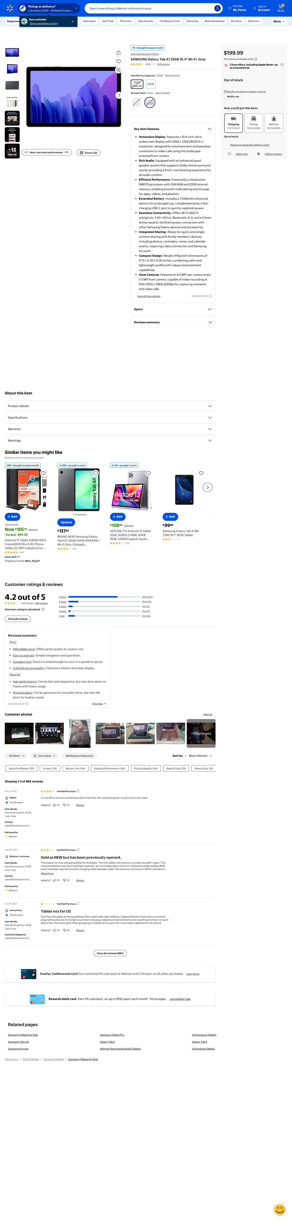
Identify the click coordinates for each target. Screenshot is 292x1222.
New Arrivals (145, 21)
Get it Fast (108, 21)
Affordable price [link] (24, 649)
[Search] (217, 8)
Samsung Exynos (18, 1048)
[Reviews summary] (153, 64)
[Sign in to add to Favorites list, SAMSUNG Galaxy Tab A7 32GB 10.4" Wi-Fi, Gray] (118, 61)
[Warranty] (210, 429)
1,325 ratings (163, 64)
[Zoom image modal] (118, 69)
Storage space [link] (22, 692)
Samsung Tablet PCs (112, 1034)
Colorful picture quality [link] (29, 668)
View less (97, 703)
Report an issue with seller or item (249, 144)
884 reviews (41, 603)
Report (80, 805)
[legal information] (255, 59)
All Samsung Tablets (204, 1034)
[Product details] (210, 406)
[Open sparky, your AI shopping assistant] (280, 1210)
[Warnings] (210, 440)
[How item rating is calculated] (43, 609)
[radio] (137, 84)
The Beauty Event (170, 21)
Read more (47, 873)
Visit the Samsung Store (145, 53)
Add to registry (273, 153)
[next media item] (119, 95)
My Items (236, 21)
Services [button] (40, 21)
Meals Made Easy (215, 21)
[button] (237, 8)
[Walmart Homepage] (10, 8)
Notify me (233, 96)
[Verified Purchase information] (78, 791)
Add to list (242, 153)
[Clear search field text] (208, 8)
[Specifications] (210, 417)
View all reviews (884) (110, 953)
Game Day (192, 21)
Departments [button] (15, 21)
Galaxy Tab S (107, 1041)
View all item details (148, 296)
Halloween (89, 21)
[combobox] (154, 8)
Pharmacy (126, 21)
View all (207, 714)
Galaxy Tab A (199, 1041)
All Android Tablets (203, 1048)
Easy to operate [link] (23, 655)
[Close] (73, 21)
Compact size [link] (22, 662)
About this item (18, 393)
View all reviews (18, 618)
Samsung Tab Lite (18, 1041)
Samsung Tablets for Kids (23, 1034)
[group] (150, 64)
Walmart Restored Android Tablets (120, 1048)
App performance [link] (25, 681)
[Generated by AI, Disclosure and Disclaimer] (210, 296)
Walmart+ (254, 21)
